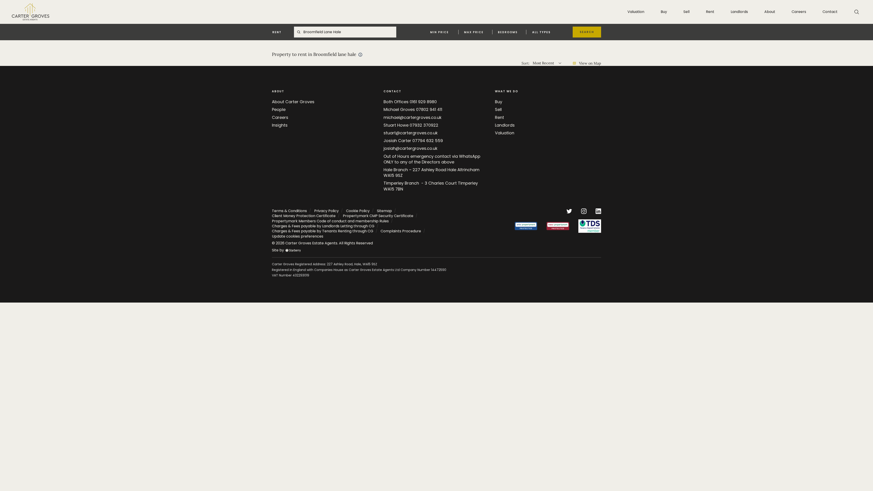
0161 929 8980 (423, 102)
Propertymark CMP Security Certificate (378, 215)
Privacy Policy (326, 210)
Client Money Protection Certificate (304, 215)
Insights (280, 125)
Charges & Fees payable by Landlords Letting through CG (323, 226)
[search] (856, 12)
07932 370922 (424, 125)
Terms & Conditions (289, 210)
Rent (710, 11)
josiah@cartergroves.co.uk (410, 148)
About (769, 11)
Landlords (739, 11)
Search (587, 32)
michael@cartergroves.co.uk (413, 117)
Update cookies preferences (297, 236)
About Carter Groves (293, 102)
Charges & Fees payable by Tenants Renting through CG (322, 231)
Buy (664, 11)
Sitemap (384, 210)
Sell (686, 11)
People (279, 109)
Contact (830, 11)
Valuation (635, 11)
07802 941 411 (429, 109)
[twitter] (569, 210)
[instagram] (584, 210)
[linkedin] (598, 210)
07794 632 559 (427, 140)
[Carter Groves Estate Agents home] (30, 12)
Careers (799, 11)
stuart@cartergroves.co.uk (411, 133)
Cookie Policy (358, 210)
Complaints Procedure (401, 231)
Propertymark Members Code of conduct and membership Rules (330, 221)
